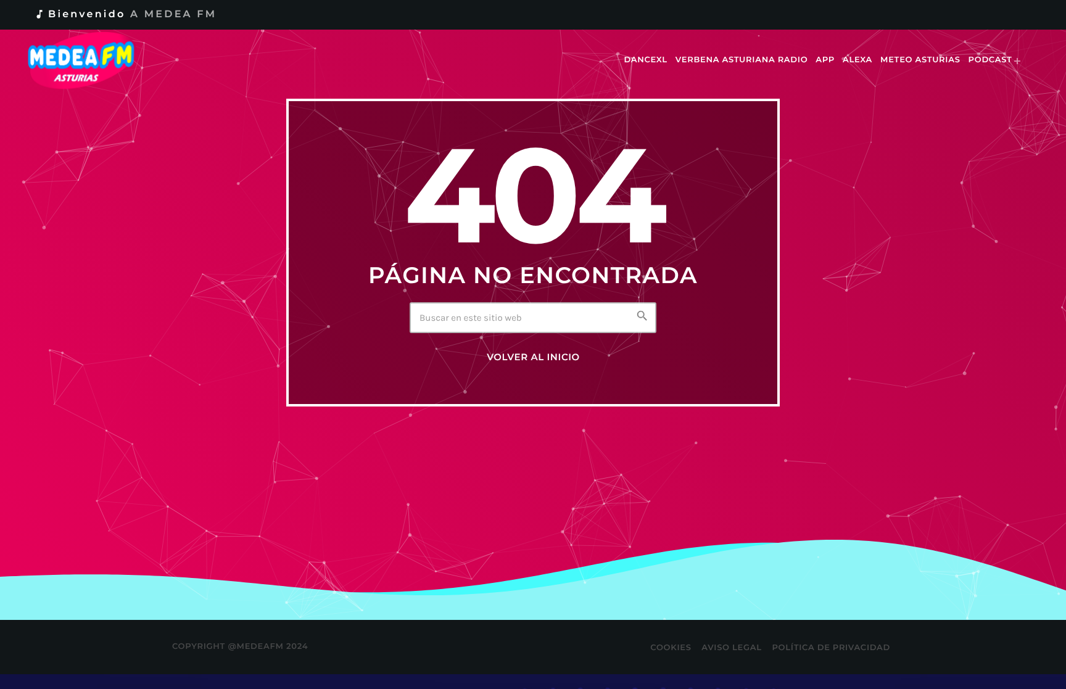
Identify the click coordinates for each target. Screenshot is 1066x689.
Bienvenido (125, 14)
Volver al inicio (533, 357)
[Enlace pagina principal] (90, 60)
